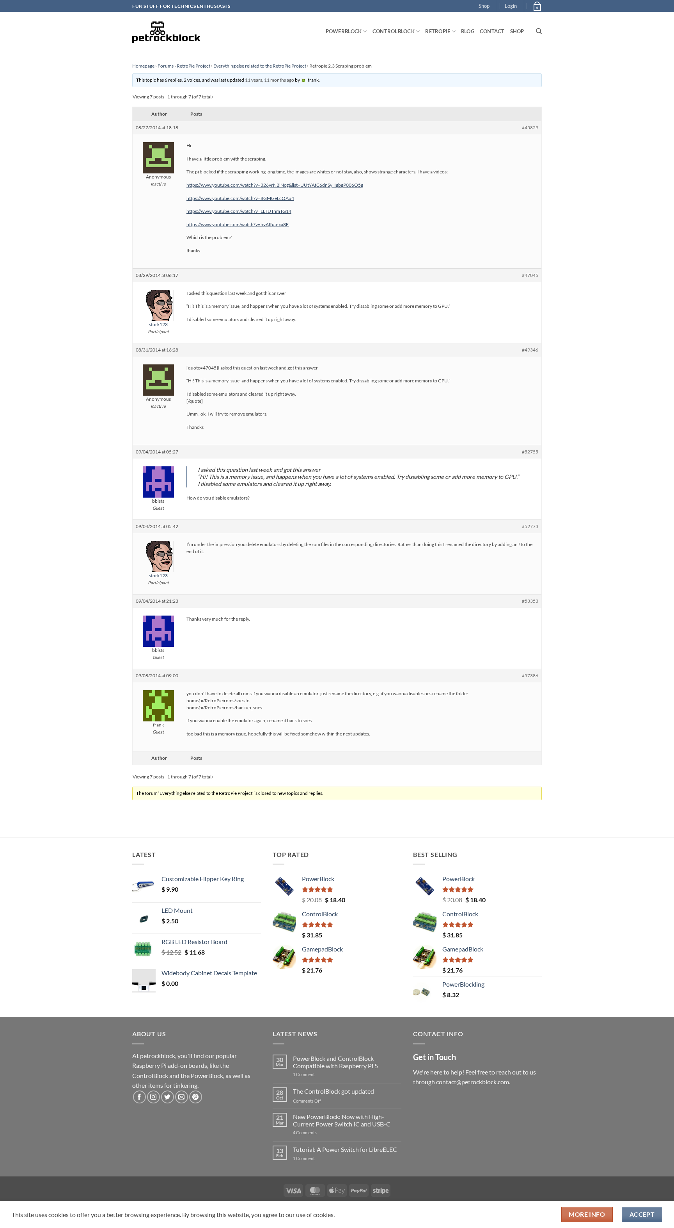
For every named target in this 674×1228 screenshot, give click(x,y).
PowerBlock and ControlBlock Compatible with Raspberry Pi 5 (335, 1062)
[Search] (539, 31)
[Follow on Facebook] (139, 1097)
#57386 (530, 675)
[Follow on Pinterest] (195, 1097)
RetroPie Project (193, 66)
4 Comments (316, 1132)
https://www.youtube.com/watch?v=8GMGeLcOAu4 (240, 198)
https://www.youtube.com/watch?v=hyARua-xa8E (237, 224)
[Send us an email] (181, 1097)
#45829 (530, 127)
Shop (484, 6)
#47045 (530, 275)
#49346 (530, 350)
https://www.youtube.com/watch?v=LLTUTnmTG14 (238, 211)
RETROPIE (437, 31)
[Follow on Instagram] (153, 1097)
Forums (166, 66)
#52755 (530, 452)
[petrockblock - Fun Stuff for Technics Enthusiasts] (166, 31)
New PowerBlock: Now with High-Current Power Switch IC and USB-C (341, 1120)
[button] (511, 6)
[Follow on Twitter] (167, 1097)
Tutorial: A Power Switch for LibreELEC (345, 1149)
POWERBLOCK (344, 31)
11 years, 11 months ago (269, 80)
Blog (467, 31)
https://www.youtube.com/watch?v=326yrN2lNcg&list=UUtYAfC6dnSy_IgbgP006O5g (274, 185)
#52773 (530, 526)
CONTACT (492, 31)
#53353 (530, 601)
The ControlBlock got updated (333, 1091)
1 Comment (316, 1074)
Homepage (143, 66)
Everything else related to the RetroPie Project (259, 66)
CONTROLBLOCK (393, 31)
